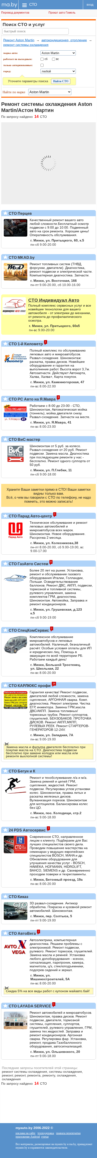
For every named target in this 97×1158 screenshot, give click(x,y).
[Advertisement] (48, 1102)
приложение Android (28, 1136)
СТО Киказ (18, 897)
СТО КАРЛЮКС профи (29, 686)
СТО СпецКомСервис (28, 630)
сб (46, 58)
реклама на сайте (25, 1133)
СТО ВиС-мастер (24, 440)
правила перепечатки (68, 1133)
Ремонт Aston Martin (18, 40)
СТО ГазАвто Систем (28, 564)
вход (90, 4)
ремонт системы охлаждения (25, 45)
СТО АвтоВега (22, 933)
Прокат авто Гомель (61, 12)
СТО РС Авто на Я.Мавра (32, 399)
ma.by (9, 4)
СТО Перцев (20, 213)
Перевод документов (15, 12)
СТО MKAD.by (21, 258)
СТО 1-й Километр (25, 344)
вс (57, 58)
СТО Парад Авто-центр (30, 516)
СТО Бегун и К (21, 771)
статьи (44, 1136)
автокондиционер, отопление (64, 40)
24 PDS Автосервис (27, 830)
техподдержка (45, 1133)
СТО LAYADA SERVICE (29, 1006)
